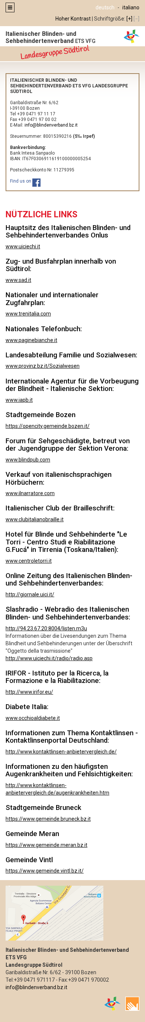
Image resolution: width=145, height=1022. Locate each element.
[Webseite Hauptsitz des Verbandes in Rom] (112, 1003)
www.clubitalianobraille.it (35, 519)
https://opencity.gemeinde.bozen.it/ (48, 426)
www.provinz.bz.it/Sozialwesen (43, 366)
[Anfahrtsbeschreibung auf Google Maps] (72, 913)
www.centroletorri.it (29, 561)
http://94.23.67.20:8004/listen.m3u (46, 628)
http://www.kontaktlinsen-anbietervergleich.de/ (61, 752)
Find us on (21, 181)
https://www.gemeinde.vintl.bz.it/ (45, 871)
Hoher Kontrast (73, 19)
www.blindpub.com (28, 460)
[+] (129, 19)
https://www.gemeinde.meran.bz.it (46, 845)
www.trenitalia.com (28, 314)
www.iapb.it (19, 400)
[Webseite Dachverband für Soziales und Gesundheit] (132, 1003)
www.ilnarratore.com (30, 493)
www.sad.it (18, 280)
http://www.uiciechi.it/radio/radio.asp (49, 658)
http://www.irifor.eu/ (29, 692)
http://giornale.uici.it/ (30, 594)
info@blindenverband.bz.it (36, 987)
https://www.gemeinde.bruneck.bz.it (48, 819)
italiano (130, 7)
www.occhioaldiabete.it (33, 718)
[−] (136, 19)
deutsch (105, 7)
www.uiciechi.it (23, 246)
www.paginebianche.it (31, 340)
